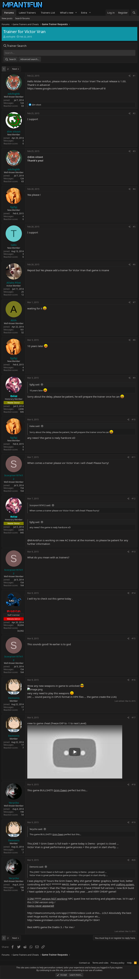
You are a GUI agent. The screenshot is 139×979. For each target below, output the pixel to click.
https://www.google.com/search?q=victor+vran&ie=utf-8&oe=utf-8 (66, 88)
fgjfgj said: (34, 384)
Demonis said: (36, 866)
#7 (134, 302)
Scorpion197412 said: (40, 505)
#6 (134, 264)
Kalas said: (34, 426)
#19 (133, 822)
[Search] (134, 12)
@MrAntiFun (34, 540)
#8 (134, 340)
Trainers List (48, 12)
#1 (134, 75)
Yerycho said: (36, 829)
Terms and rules (100, 962)
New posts (7, 18)
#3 (134, 151)
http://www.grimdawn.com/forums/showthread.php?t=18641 (63, 920)
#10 (133, 419)
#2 (134, 113)
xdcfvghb (10, 36)
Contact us (84, 962)
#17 (133, 717)
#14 (133, 593)
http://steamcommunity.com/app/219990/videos (56, 913)
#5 (134, 226)
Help (129, 962)
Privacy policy (117, 962)
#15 (133, 638)
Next (14, 68)
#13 (133, 551)
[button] (76, 12)
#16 (133, 679)
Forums (9, 12)
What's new (66, 12)
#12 (133, 498)
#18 (133, 784)
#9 (134, 377)
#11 (133, 457)
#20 (133, 860)
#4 (134, 189)
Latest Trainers (27, 12)
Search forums (22, 18)
